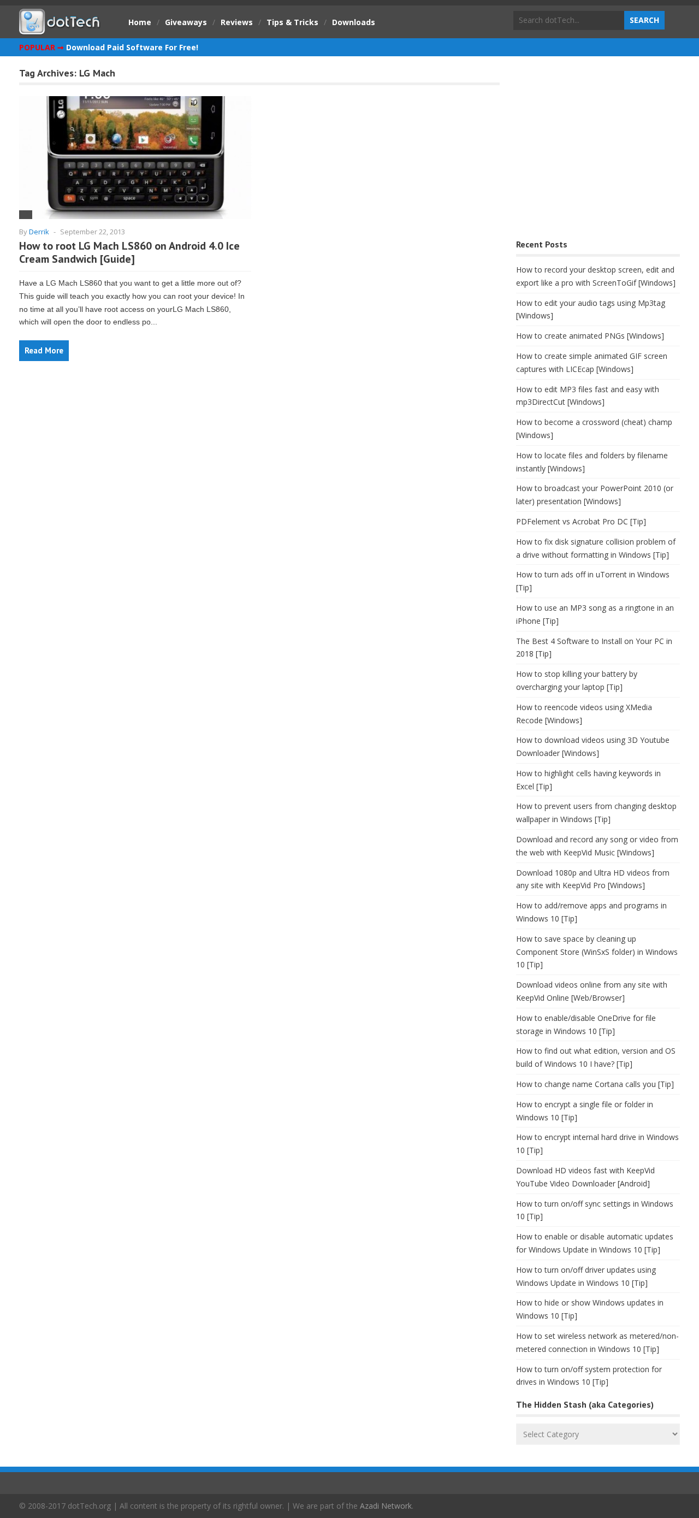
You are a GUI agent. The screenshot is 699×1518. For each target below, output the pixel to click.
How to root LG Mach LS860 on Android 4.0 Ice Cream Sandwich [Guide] (129, 252)
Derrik (39, 232)
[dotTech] (60, 28)
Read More (44, 350)
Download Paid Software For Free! (132, 47)
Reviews (237, 22)
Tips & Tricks (292, 22)
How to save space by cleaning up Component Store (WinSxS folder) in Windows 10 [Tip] (597, 952)
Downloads (353, 22)
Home (139, 22)
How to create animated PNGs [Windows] (590, 335)
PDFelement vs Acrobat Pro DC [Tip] (581, 521)
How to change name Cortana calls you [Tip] (595, 1084)
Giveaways (186, 22)
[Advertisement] (598, 150)
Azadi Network (386, 1506)
